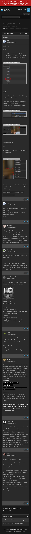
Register (24, 9)
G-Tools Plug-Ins (9, 410)
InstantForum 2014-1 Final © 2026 (18, 529)
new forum (23, 4)
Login (19, 9)
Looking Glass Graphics (9, 303)
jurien (9, 26)
